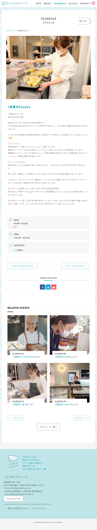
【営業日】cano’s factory (24, 356)
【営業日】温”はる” (21, 404)
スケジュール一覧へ (48, 426)
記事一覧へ (83, 21)
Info (38, 3)
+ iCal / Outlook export (74, 265)
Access (73, 3)
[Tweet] (48, 287)
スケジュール (10, 30)
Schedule (60, 3)
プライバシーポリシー (39, 508)
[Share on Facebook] (42, 287)
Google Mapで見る (13, 498)
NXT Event (79, 417)
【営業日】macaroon (64, 404)
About (48, 3)
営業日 (19, 250)
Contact (85, 3)
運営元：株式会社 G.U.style (18, 508)
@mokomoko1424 (15, 117)
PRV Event (17, 417)
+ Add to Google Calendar (22, 265)
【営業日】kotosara (64, 356)
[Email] (53, 287)
